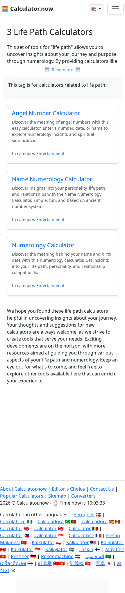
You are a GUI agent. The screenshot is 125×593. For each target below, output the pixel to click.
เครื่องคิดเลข (13, 563)
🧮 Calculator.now (27, 9)
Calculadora (51, 521)
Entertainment (50, 153)
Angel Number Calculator (46, 113)
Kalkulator (43, 542)
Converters (83, 496)
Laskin (86, 549)
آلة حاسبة (94, 556)
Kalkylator (56, 549)
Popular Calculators (21, 496)
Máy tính (114, 549)
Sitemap (57, 496)
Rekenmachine (57, 556)
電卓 (100, 563)
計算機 (45, 563)
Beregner (84, 514)
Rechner (20, 556)
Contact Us (102, 489)
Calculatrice (81, 535)
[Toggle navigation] (115, 9)
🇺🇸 (94, 9)
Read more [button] (62, 69)
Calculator (11, 528)
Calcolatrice (13, 521)
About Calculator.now (23, 489)
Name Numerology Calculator (52, 179)
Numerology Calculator (43, 245)
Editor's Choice (68, 489)
